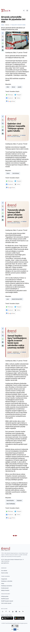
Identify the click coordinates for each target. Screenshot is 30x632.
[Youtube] (12, 611)
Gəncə (8, 173)
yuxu (8, 299)
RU (17, 629)
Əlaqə (2, 583)
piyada (19, 87)
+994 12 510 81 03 (5, 561)
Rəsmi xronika (4, 572)
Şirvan (13, 87)
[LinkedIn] (19, 611)
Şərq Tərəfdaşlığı (11, 503)
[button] (2, 33)
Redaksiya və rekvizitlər (6, 581)
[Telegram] (16, 611)
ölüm (8, 87)
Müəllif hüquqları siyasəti (7, 601)
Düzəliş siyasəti (4, 588)
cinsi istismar (15, 173)
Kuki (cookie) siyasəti (6, 603)
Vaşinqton (19, 500)
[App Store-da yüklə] (7, 618)
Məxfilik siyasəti (5, 598)
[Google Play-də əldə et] (19, 618)
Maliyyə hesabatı (5, 590)
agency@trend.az (5, 563)
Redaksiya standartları (6, 585)
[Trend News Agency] (5, 549)
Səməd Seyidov (10, 500)
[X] (9, 611)
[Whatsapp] (2, 611)
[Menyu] (27, 10)
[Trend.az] (5, 10)
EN (12, 629)
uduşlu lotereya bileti (17, 299)
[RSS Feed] (23, 611)
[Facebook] (6, 611)
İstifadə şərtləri (4, 596)
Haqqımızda (4, 579)
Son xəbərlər (4, 570)
